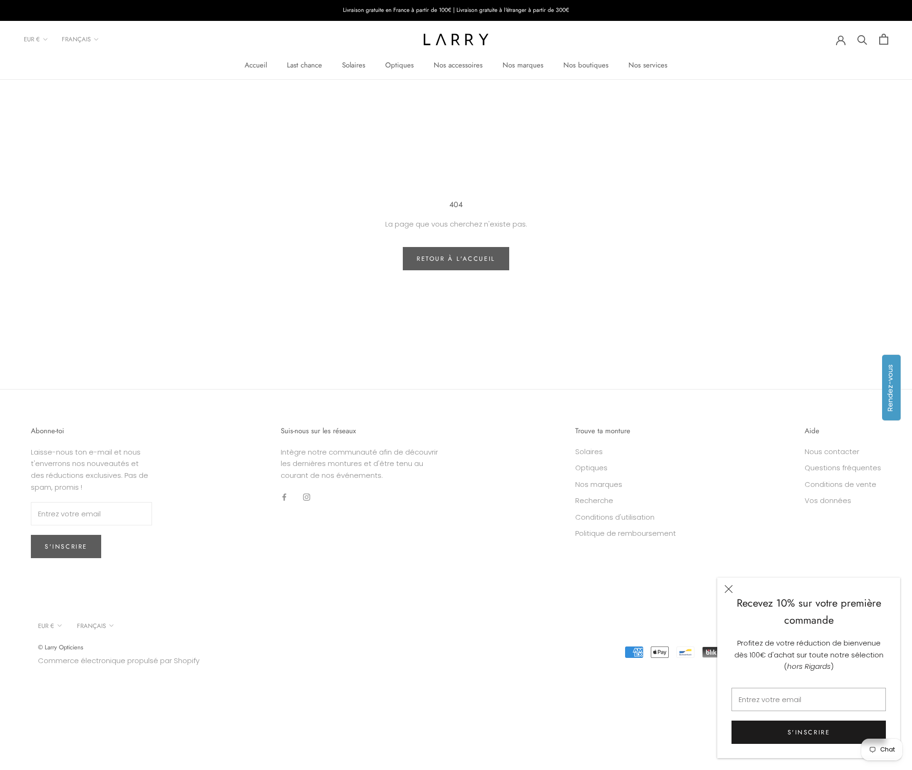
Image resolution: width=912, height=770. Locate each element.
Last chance (304, 65)
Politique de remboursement (625, 533)
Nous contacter (832, 451)
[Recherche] (862, 39)
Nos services (647, 65)
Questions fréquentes (843, 468)
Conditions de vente (840, 484)
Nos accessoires (458, 65)
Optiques (399, 65)
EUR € (32, 39)
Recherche (594, 500)
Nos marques (523, 65)
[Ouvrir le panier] (883, 39)
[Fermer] (728, 589)
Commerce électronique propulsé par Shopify (119, 660)
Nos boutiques (585, 65)
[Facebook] (284, 497)
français (76, 39)
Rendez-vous (890, 387)
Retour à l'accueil (456, 258)
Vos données (828, 500)
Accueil (256, 65)
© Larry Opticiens (60, 647)
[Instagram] (306, 497)
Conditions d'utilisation (615, 517)
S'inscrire (809, 732)
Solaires (353, 65)
